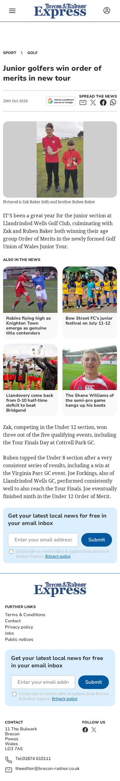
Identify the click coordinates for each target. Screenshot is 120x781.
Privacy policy (19, 627)
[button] (12, 10)
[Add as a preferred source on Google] (60, 101)
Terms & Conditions (25, 615)
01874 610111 (36, 759)
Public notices (19, 639)
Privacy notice (57, 556)
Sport (9, 52)
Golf (32, 52)
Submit (96, 539)
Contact (13, 621)
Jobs (9, 633)
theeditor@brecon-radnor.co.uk (47, 768)
